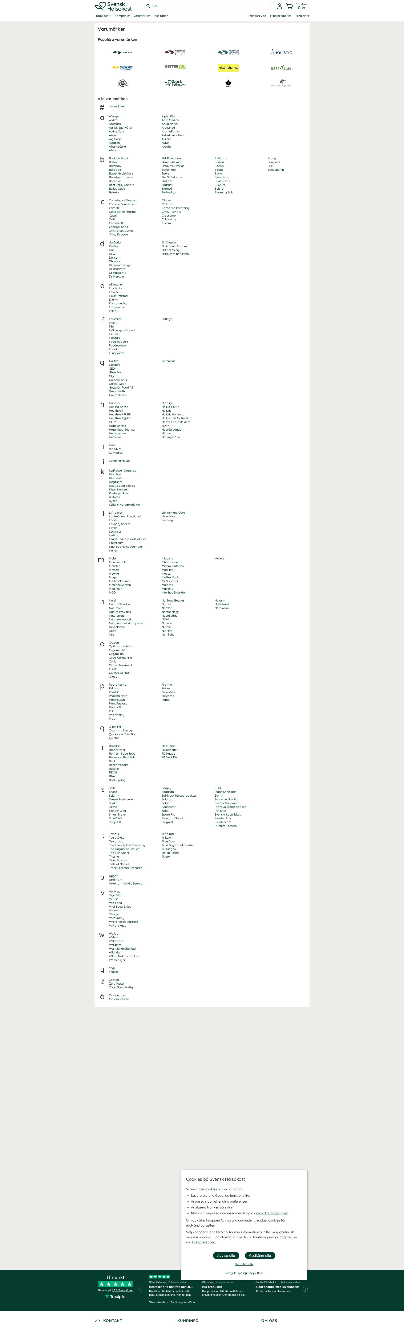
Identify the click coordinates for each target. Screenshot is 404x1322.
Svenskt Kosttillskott (228, 814)
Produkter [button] (101, 16)
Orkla (113, 661)
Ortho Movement (120, 665)
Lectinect (115, 531)
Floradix (114, 338)
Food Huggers (119, 342)
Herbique (115, 437)
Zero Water (117, 983)
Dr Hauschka (117, 273)
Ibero (112, 445)
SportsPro (168, 814)
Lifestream (116, 543)
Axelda (166, 146)
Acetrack (115, 124)
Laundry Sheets (119, 524)
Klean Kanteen (118, 489)
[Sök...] (148, 6)
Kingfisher (115, 482)
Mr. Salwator (170, 581)
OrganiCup (116, 654)
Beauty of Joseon (121, 177)
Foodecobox (117, 345)
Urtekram (115, 880)
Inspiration (161, 16)
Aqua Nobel (170, 124)
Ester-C (114, 311)
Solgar (166, 803)
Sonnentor (169, 807)
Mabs (113, 558)
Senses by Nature (121, 799)
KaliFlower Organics (122, 470)
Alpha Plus (168, 116)
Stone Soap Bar (225, 792)
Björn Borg (222, 177)
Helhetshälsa (117, 426)
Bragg (272, 158)
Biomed (167, 188)
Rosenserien (170, 750)
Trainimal (168, 834)
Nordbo (167, 608)
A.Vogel (114, 116)
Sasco (113, 792)
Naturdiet (115, 608)
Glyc (112, 376)
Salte (112, 788)
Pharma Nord (118, 696)
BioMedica (169, 192)
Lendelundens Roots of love (127, 539)
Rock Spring (117, 780)
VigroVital (115, 895)
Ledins (113, 535)
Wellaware (116, 941)
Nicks (112, 631)
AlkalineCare (117, 146)
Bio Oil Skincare (172, 177)
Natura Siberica (119, 604)
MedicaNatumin (119, 581)
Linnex (113, 550)
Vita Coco (115, 903)
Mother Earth (171, 577)
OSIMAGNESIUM (120, 673)
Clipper (166, 200)
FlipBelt (114, 334)
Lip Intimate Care (173, 512)
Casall (113, 215)
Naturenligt (116, 615)
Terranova (116, 841)
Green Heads (118, 395)
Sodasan (168, 792)
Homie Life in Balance (176, 422)
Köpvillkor (256, 1273)
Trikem (166, 837)
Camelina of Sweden (123, 200)
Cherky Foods (118, 227)
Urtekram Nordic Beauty (125, 883)
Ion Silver (115, 449)
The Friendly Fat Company (127, 845)
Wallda (113, 933)
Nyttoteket (222, 604)
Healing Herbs (118, 407)
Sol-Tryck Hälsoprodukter (179, 795)
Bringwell (274, 162)
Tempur (114, 834)
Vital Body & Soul (120, 906)
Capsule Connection (122, 204)
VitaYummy (116, 918)
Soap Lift (115, 822)
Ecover (113, 292)
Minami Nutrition (173, 566)
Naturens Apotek (120, 619)
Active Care (116, 131)
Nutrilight (168, 634)
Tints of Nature (119, 864)
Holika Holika (170, 407)
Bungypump (276, 170)
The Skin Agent (119, 853)
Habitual (114, 403)
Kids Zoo (115, 474)
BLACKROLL (223, 181)
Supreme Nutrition (227, 799)
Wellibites (115, 945)
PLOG (113, 711)
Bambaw (115, 166)
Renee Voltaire (119, 765)
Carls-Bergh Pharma (123, 212)
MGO (112, 592)
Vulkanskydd (117, 925)
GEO (112, 368)
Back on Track (118, 158)
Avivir (165, 143)
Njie (111, 634)
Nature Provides (120, 612)
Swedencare (223, 822)
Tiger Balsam (118, 860)
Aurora (166, 139)
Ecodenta (115, 288)
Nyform (220, 600)
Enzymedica (117, 307)
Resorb (114, 769)
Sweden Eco (223, 818)
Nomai (166, 604)
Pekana (114, 688)
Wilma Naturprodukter (124, 956)
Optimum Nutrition (121, 646)
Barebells (115, 170)
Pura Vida (168, 692)
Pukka (166, 688)
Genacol (114, 365)
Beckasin (115, 181)
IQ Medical (116, 453)
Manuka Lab (117, 562)
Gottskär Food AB (121, 387)
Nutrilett (167, 631)
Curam (166, 223)
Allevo (113, 150)
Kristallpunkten (119, 493)
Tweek (166, 856)
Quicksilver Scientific (122, 734)
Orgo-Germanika (120, 658)
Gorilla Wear (117, 384)
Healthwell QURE (120, 418)
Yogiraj (113, 972)
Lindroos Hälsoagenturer (126, 547)
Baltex (113, 162)
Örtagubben (117, 995)
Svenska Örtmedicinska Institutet (230, 809)
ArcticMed (168, 128)
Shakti (113, 803)
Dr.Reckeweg (170, 250)
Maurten (114, 573)
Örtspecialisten (119, 999)
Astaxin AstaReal (173, 135)
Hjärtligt (167, 403)
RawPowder (117, 750)
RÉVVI (113, 772)
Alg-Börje (115, 139)
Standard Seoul (172, 818)
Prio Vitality (116, 715)
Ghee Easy (116, 372)
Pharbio (114, 692)
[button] (297, 6)
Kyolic (113, 501)
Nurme (166, 627)
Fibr (111, 326)
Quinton (114, 738)
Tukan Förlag (171, 853)
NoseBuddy (169, 615)
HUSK (165, 426)
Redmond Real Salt (122, 757)
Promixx (167, 684)
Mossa (166, 573)
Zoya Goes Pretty (121, 987)
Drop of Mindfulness (175, 254)
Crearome (169, 215)
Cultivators (169, 219)
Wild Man (115, 952)
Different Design (120, 265)
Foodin (113, 349)
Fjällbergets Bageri (122, 330)
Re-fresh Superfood (122, 753)
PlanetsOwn (117, 700)
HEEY (112, 422)
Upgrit (113, 876)
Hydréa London (172, 429)
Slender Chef (117, 811)
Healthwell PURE (120, 414)
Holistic (166, 410)
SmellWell (115, 818)
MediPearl (115, 589)
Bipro (218, 173)
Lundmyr (168, 520)
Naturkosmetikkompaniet (126, 623)
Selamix (114, 795)
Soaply (166, 788)
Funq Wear (116, 353)
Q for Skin (115, 726)
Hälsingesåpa (171, 437)
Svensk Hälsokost (227, 803)
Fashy (113, 323)
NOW (165, 619)
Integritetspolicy (204, 1242)
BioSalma (221, 158)
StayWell (167, 822)
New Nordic (117, 627)
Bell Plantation (171, 158)
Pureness (168, 696)
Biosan (219, 162)
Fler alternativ (244, 1264)
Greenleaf (168, 361)
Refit (112, 761)
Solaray (167, 799)
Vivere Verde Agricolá (123, 922)
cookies (211, 1189)
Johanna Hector (120, 461)
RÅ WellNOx (169, 757)
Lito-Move (168, 516)
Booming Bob (224, 192)
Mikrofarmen (170, 562)
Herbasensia (117, 433)
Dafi (111, 250)
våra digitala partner (272, 1213)
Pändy (166, 700)
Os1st (112, 669)
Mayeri (113, 577)
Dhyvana (115, 261)
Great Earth (117, 391)
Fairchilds (115, 319)
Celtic (112, 219)
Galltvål (114, 361)
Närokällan (222, 608)
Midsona (167, 558)
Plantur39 (115, 707)
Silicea (113, 807)
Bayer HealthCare (121, 173)
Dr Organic (169, 242)
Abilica (113, 120)
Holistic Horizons (173, 414)
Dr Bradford (117, 269)
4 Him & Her (117, 106)
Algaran (114, 143)
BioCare (167, 181)
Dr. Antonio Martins (174, 246)
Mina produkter (280, 16)
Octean (114, 642)
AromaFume (170, 131)
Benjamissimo (171, 162)
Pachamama (117, 684)
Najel (112, 600)
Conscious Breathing (175, 208)
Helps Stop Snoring (122, 429)
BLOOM (220, 185)
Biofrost (167, 185)
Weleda (114, 937)
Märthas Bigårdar (174, 592)
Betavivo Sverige (173, 166)
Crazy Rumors (171, 212)
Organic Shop (118, 650)
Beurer (166, 173)
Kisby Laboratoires (122, 486)
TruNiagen (169, 849)
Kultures (114, 497)
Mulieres (167, 585)
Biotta (219, 170)
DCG (112, 254)
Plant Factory (118, 703)
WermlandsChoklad (122, 949)
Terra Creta (117, 837)
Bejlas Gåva (117, 188)
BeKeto (114, 192)
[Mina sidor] (279, 6)
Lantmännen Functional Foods (125, 518)
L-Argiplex (115, 512)
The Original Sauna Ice (124, 849)
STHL (218, 788)
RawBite (114, 746)
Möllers (219, 558)
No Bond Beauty (173, 600)
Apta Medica (170, 120)
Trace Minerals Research (125, 868)
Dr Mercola (116, 276)
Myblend (167, 589)
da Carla (115, 242)
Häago (166, 433)
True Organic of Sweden (178, 845)
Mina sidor (302, 16)
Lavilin (113, 528)
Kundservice (257, 16)
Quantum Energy (120, 730)
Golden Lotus (118, 380)
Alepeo (113, 135)
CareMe (114, 208)
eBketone (115, 284)
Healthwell (116, 410)
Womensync (117, 960)
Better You (169, 170)
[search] (207, 6)
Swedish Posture (226, 826)
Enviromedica (118, 303)
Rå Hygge (168, 753)
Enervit (113, 299)
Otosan (114, 676)
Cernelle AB (116, 223)
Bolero (219, 188)
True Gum (168, 841)
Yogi (112, 968)
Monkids (167, 570)
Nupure (167, 623)
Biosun (219, 166)
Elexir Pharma (118, 296)
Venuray (114, 891)
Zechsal (114, 980)
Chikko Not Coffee (121, 231)
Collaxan (167, 204)
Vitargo (114, 914)
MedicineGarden (120, 585)
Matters (114, 570)
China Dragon (118, 234)
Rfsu (112, 776)
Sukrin (219, 795)
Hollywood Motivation (176, 418)
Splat (165, 811)
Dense (113, 257)
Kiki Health (116, 478)
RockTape (168, 746)
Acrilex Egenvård (120, 128)
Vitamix (114, 910)
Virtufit (113, 899)
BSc (270, 166)
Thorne (114, 856)
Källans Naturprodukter (125, 504)
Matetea (114, 566)
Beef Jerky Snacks (121, 185)
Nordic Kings (170, 612)
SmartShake (117, 814)
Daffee (113, 246)
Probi (112, 718)
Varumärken (141, 16)
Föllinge (167, 319)
